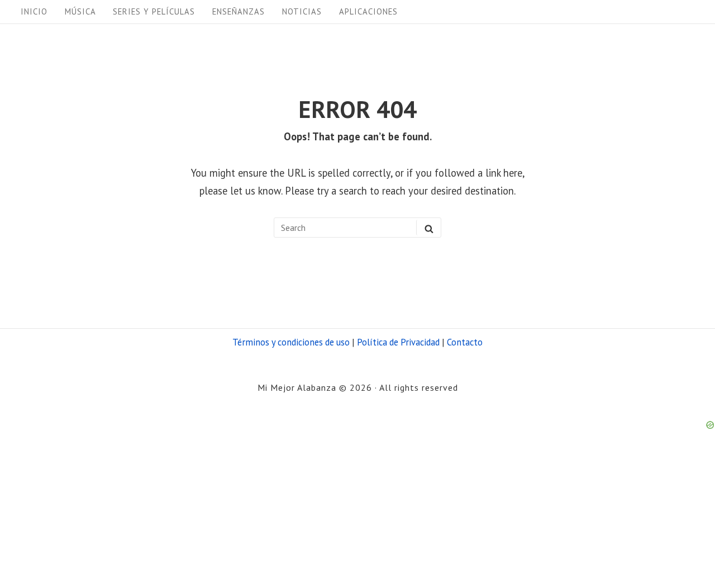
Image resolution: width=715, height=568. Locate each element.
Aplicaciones (368, 11)
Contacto (465, 342)
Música (80, 11)
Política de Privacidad (398, 342)
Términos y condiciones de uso (291, 342)
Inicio (34, 11)
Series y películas (154, 11)
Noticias (302, 11)
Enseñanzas (238, 11)
